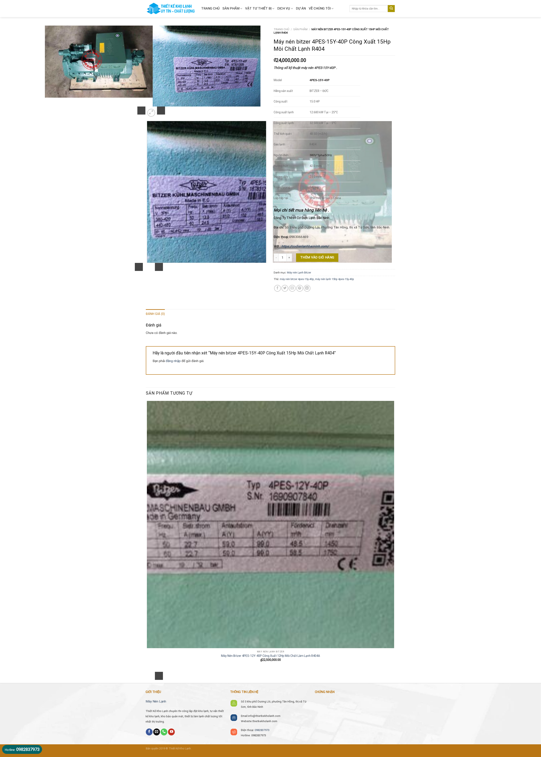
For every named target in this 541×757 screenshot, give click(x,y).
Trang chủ (281, 29)
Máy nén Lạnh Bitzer (299, 272)
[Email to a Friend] (292, 288)
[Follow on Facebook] (149, 731)
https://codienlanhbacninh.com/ (305, 246)
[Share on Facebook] (277, 288)
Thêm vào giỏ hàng (317, 257)
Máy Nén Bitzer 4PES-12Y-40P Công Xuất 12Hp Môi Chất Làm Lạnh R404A (270, 655)
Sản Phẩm (231, 8)
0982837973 (262, 730)
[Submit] (391, 8)
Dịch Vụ (283, 8)
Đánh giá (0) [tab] (155, 314)
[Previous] (141, 111)
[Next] (161, 111)
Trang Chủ (210, 8)
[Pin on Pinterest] (299, 288)
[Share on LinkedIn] (307, 288)
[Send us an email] (156, 731)
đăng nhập (173, 361)
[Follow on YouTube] (171, 731)
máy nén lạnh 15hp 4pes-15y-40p (334, 279)
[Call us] (164, 731)
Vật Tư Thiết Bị (258, 8)
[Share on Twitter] (284, 288)
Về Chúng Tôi (320, 8)
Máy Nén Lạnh (156, 701)
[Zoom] (151, 113)
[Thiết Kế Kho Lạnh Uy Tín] (170, 8)
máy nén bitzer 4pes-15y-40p (297, 279)
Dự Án (301, 8)
